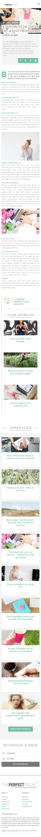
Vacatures (5, 804)
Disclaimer (5, 809)
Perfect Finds (27, 802)
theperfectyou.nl (10, 4)
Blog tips (25, 804)
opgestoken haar (20, 127)
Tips (8, 22)
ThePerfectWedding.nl (25, 831)
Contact (4, 799)
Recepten (25, 799)
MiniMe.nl (35, 831)
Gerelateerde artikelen (20, 729)
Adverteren (5, 802)
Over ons (4, 797)
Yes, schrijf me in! (20, 764)
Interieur (25, 797)
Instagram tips (27, 806)
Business (15, 22)
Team (3, 806)
